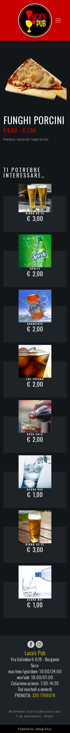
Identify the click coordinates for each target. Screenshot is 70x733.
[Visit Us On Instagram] (39, 644)
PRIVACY (49, 716)
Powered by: (26, 729)
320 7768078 (43, 695)
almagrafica (43, 729)
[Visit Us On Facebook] (31, 644)
